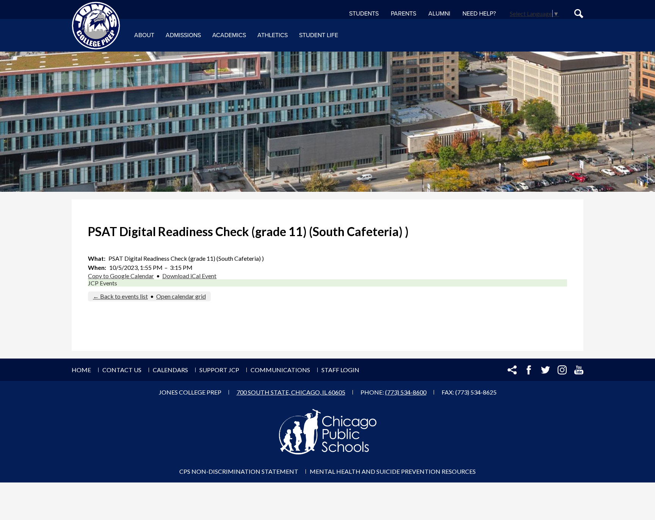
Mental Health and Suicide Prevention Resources (393, 471)
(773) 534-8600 (405, 392)
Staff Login (340, 369)
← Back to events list (120, 296)
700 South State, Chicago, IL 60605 (291, 392)
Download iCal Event (189, 275)
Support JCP (219, 369)
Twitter (545, 369)
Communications (280, 369)
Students (364, 13)
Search (578, 13)
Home (81, 369)
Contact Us (121, 369)
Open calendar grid (181, 296)
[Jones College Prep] (96, 26)
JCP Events (102, 283)
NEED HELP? (479, 13)
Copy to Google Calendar (121, 275)
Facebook (528, 369)
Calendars (170, 369)
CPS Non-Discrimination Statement (238, 471)
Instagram (562, 369)
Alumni (439, 13)
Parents (403, 13)
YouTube (578, 369)
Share (512, 369)
